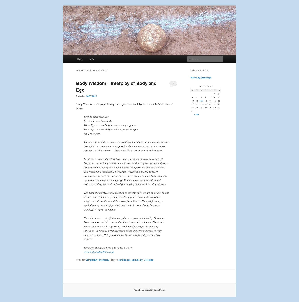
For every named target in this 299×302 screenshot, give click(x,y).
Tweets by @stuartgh (200, 77)
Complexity (91, 259)
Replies (148, 259)
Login (91, 59)
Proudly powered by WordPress (149, 289)
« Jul (196, 114)
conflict (122, 259)
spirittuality (137, 259)
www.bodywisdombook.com (99, 251)
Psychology (103, 259)
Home (80, 59)
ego (128, 259)
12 (201, 100)
